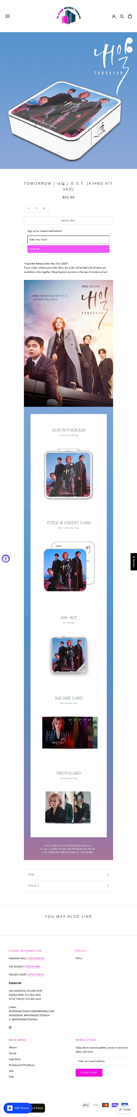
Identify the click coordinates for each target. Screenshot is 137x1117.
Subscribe (89, 1072)
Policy (34, 885)
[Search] (122, 16)
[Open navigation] (7, 16)
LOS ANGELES (36, 958)
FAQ (31, 874)
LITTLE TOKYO (36, 974)
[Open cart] (130, 16)
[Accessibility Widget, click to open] (6, 558)
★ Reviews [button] (134, 561)
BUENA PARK (33, 966)
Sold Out (68, 220)
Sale (11, 1071)
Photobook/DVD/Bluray (21, 1065)
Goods (12, 1053)
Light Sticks (15, 1059)
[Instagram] (10, 1027)
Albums (13, 1047)
